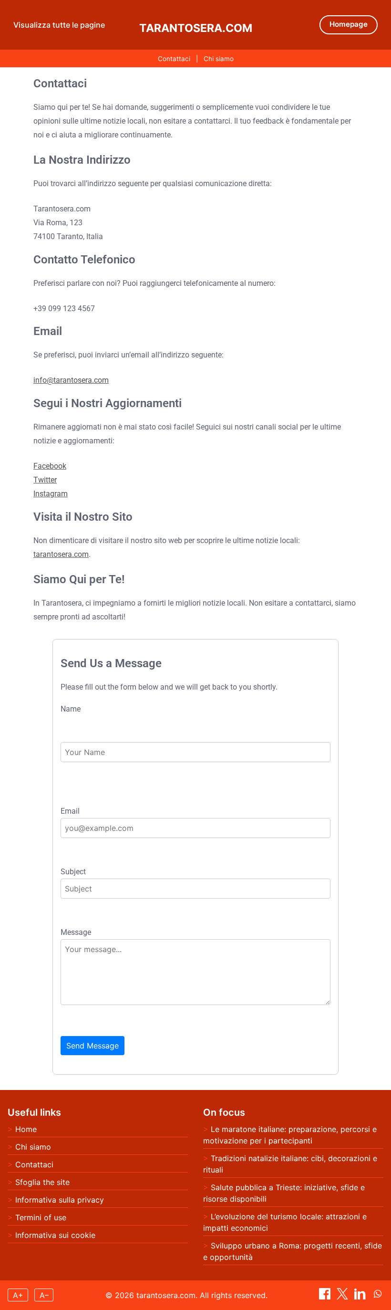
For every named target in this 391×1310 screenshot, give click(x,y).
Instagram (50, 493)
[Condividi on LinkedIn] (361, 1296)
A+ (18, 1295)
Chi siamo (219, 59)
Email (70, 811)
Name (71, 709)
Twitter (45, 479)
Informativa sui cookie (55, 1235)
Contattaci (174, 59)
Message (76, 932)
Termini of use (40, 1217)
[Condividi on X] (343, 1296)
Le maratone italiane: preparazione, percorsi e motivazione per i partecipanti (290, 1134)
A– (44, 1295)
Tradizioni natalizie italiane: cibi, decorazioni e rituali (290, 1163)
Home (26, 1129)
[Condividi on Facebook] (326, 1296)
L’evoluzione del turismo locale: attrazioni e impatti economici (285, 1222)
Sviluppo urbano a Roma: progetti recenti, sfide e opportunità (292, 1251)
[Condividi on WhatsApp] (377, 1296)
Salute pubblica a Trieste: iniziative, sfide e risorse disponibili (284, 1193)
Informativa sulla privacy (59, 1200)
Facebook (49, 466)
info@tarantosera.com (71, 380)
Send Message (92, 1045)
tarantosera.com (195, 28)
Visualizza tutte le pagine (59, 25)
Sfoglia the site (42, 1182)
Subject (73, 872)
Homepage (348, 24)
